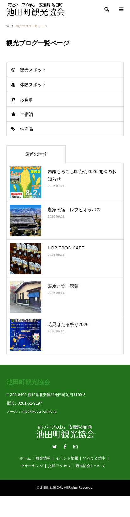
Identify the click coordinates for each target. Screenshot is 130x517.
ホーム (25, 458)
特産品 (26, 129)
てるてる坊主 (94, 458)
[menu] (120, 9)
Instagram (75, 446)
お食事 (26, 99)
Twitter (54, 446)
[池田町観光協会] (35, 9)
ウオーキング (32, 466)
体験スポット (33, 84)
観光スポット (33, 69)
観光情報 (43, 458)
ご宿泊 (26, 114)
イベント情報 (67, 458)
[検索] (106, 9)
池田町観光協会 (51, 487)
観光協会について (90, 466)
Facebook (65, 446)
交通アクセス (59, 466)
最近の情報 (36, 154)
